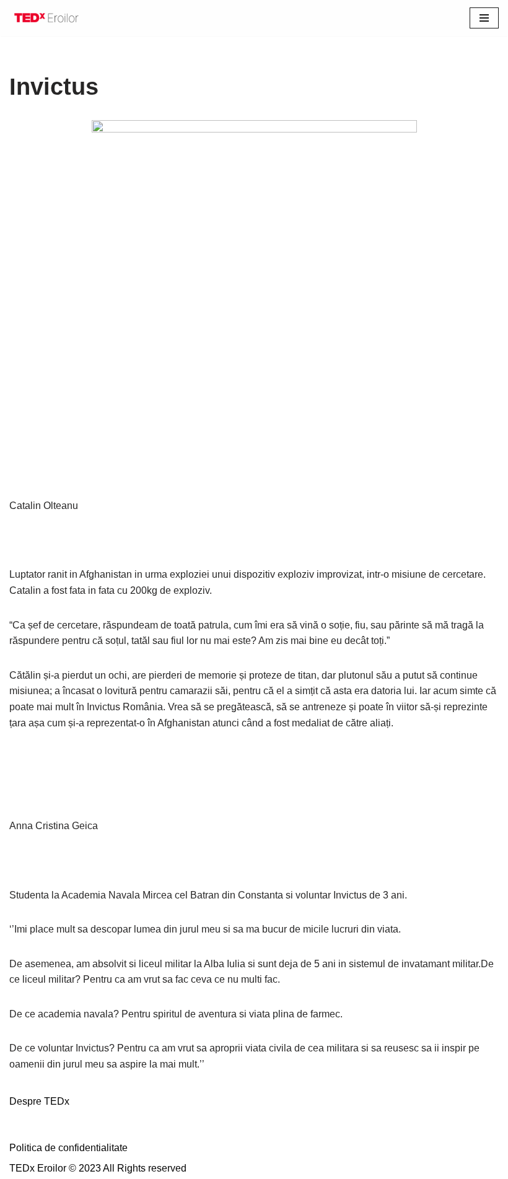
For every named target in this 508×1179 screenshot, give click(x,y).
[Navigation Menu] (484, 17)
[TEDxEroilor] (46, 18)
